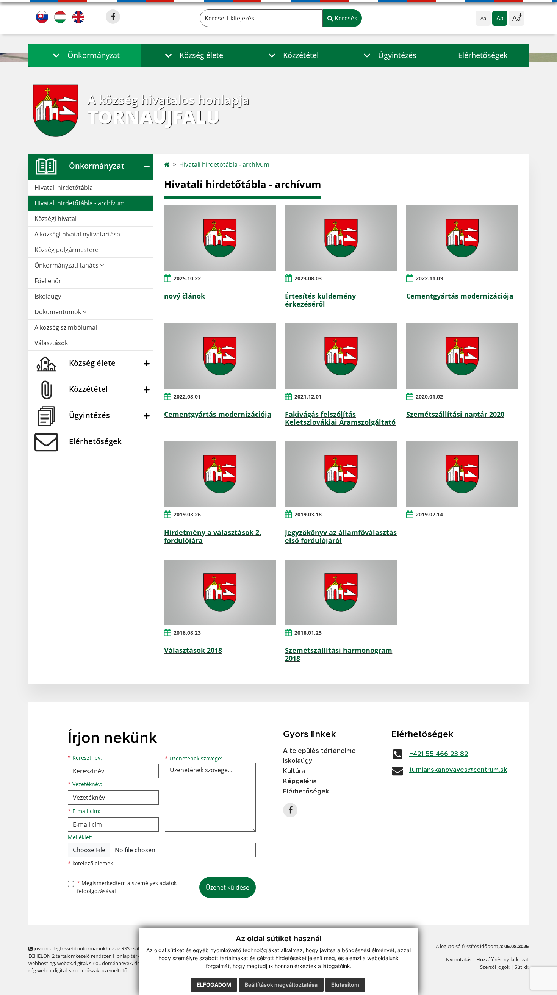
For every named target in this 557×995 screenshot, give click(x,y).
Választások (51, 343)
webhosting (41, 963)
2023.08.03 (308, 278)
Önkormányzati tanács (67, 265)
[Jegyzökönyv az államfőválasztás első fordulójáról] (341, 474)
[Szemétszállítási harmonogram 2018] (341, 592)
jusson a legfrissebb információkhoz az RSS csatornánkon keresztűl (108, 948)
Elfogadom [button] (214, 984)
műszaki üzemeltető (104, 970)
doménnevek (117, 963)
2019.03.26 (187, 514)
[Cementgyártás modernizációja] (462, 238)
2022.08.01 (187, 396)
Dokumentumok (58, 312)
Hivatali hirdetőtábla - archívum (79, 203)
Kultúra (294, 771)
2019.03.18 (308, 514)
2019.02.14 (429, 514)
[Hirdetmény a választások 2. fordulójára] (220, 474)
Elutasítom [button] (345, 984)
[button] (84, 55)
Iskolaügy (47, 296)
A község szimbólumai (65, 327)
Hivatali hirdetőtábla (63, 187)
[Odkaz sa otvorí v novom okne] (113, 16)
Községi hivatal (55, 218)
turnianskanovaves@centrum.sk (458, 770)
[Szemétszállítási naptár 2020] (462, 355)
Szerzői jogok (495, 967)
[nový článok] (220, 238)
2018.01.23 (308, 632)
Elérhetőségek (483, 55)
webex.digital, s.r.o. (78, 963)
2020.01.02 (429, 396)
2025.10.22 (187, 278)
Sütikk (522, 967)
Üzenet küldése (227, 887)
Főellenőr (47, 281)
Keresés (345, 18)
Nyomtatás (458, 959)
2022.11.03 (429, 278)
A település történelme (319, 751)
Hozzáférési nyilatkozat (502, 959)
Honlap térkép (129, 956)
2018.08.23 (187, 632)
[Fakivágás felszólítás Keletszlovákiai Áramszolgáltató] (341, 355)
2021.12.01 (308, 396)
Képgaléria (300, 781)
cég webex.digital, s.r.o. (54, 970)
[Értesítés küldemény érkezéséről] (341, 238)
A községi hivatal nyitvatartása (77, 234)
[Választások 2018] (220, 592)
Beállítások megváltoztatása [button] (281, 984)
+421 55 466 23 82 (438, 754)
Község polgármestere (66, 250)
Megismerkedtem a (127, 887)
